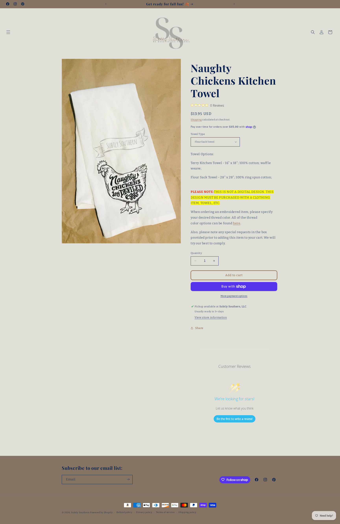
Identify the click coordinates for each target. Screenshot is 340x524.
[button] (8, 32)
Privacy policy (144, 512)
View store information (211, 317)
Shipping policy (187, 512)
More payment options (234, 296)
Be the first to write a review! (234, 419)
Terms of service (165, 512)
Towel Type (198, 134)
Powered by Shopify (101, 512)
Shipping (196, 119)
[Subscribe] (128, 479)
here (236, 223)
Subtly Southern (80, 512)
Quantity (196, 253)
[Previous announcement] (106, 4)
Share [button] (199, 328)
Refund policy (124, 512)
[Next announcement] (234, 4)
